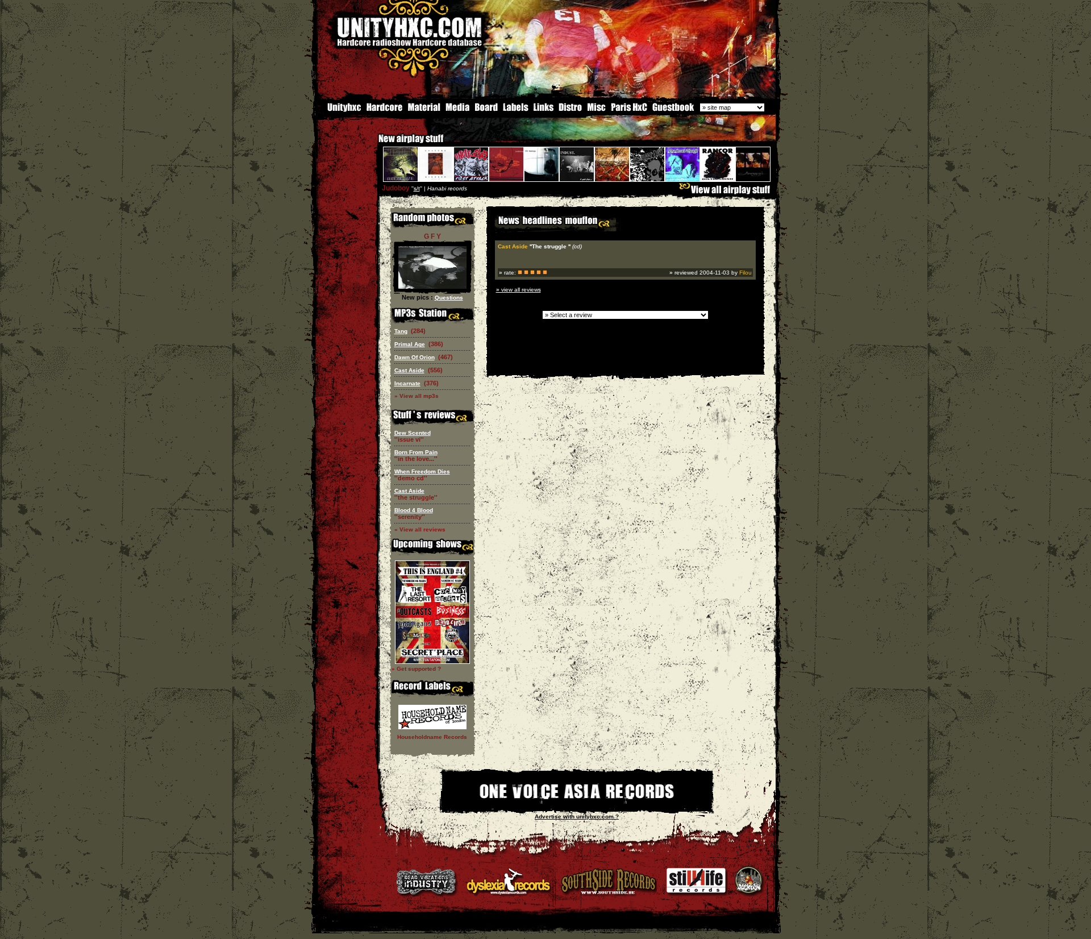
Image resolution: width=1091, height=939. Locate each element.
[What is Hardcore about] (384, 110)
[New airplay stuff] (372, 144)
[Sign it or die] (673, 110)
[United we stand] (543, 110)
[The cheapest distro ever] (570, 110)
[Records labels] (515, 110)
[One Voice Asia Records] (577, 806)
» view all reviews (518, 289)
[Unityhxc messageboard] (486, 110)
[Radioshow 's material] (424, 110)
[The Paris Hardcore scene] (629, 110)
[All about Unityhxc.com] (339, 110)
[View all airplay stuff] (727, 192)
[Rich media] (457, 110)
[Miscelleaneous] (596, 110)
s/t (417, 188)
